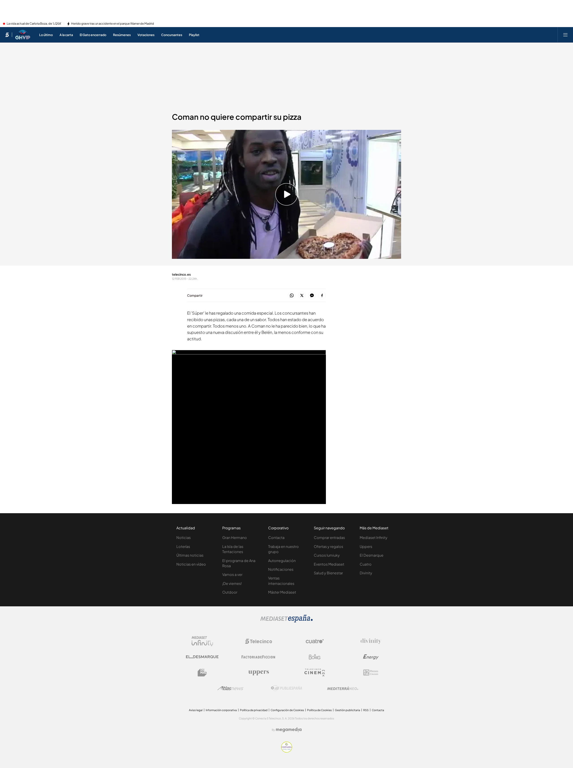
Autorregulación (282, 560)
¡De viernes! (232, 583)
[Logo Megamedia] (288, 730)
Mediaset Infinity (373, 537)
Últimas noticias (189, 555)
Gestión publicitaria (347, 710)
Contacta (276, 537)
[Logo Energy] (371, 657)
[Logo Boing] (315, 657)
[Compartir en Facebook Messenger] (312, 296)
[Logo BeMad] (202, 672)
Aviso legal (196, 710)
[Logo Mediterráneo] (342, 688)
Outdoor (229, 592)
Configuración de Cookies (287, 710)
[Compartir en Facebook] (322, 296)
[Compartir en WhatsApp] (292, 296)
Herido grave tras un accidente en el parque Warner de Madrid (112, 24)
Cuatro (366, 564)
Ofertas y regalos (328, 546)
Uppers (366, 546)
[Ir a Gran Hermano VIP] (22, 34)
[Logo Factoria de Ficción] (259, 657)
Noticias (183, 537)
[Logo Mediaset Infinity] (202, 641)
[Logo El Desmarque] (202, 656)
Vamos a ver (232, 574)
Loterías (183, 546)
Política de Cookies (319, 710)
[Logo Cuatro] (315, 641)
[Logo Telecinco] (258, 641)
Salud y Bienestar (328, 573)
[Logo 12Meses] (370, 672)
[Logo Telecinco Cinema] (314, 672)
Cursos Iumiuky (327, 555)
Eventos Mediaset (329, 564)
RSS (366, 710)
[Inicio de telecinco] (7, 34)
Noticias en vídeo (191, 564)
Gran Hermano (234, 537)
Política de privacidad (253, 710)
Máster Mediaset (282, 592)
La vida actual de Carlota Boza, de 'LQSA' (34, 24)
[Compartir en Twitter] (302, 296)
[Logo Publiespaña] (286, 688)
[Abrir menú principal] (565, 34)
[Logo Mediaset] (286, 621)
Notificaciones (280, 569)
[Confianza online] (286, 751)
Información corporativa (221, 710)
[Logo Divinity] (371, 641)
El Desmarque (371, 555)
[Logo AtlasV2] (230, 688)
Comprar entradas (329, 537)
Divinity (366, 573)
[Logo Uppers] (258, 672)
